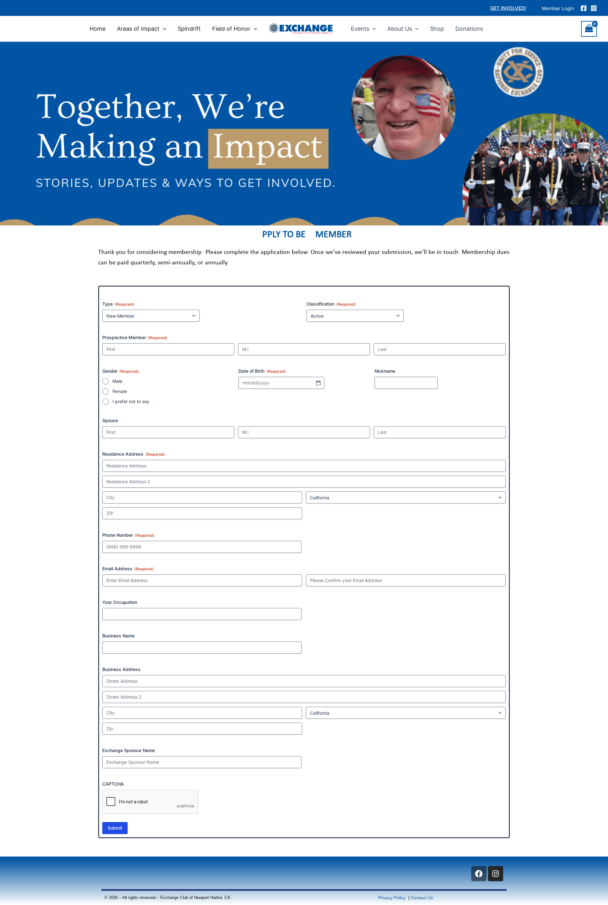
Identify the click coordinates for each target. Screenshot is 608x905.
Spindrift (189, 28)
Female (119, 391)
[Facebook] (583, 8)
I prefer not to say (130, 401)
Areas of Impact (138, 28)
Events (360, 28)
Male (117, 381)
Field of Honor (231, 28)
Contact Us (422, 897)
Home (97, 28)
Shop (437, 28)
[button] (508, 8)
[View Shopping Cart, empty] (589, 29)
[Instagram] (594, 8)
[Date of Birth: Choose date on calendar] (318, 382)
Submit (115, 828)
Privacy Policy (392, 897)
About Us (399, 28)
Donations (469, 28)
